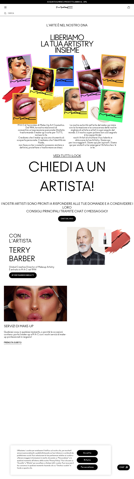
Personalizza (87, 467)
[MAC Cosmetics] (64, 7)
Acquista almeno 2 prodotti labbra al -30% (67, 2)
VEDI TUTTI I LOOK (67, 156)
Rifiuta (87, 460)
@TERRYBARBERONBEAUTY (23, 275)
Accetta (87, 453)
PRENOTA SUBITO (13, 343)
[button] (123, 467)
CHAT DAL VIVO (67, 219)
